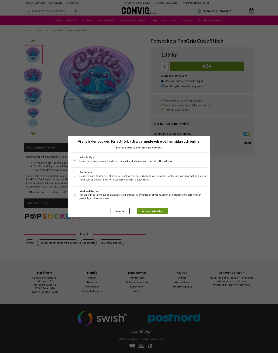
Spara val (119, 211)
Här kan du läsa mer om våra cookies (139, 147)
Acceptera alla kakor (152, 211)
